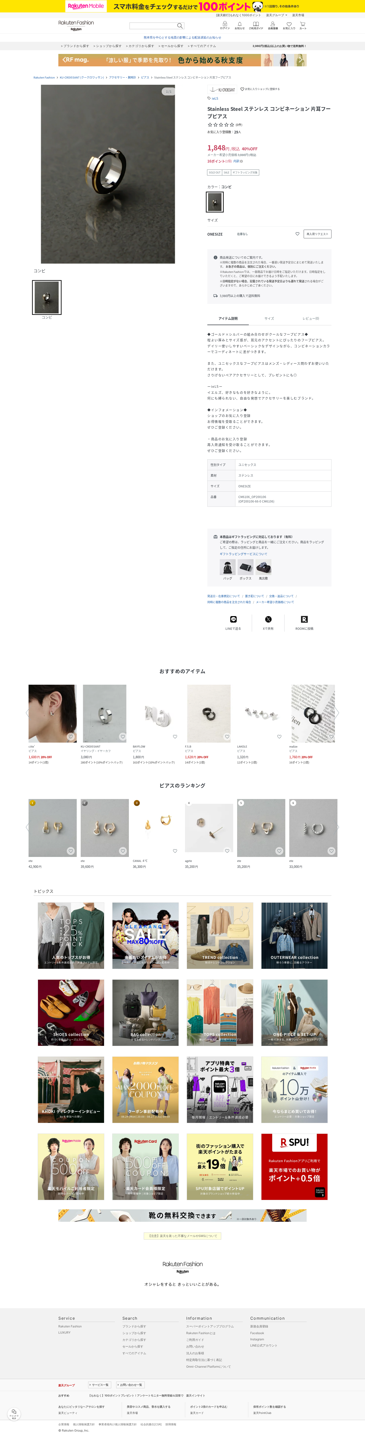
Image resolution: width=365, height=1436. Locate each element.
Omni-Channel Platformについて (208, 1366)
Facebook (257, 1333)
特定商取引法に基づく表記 (204, 1360)
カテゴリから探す (134, 1340)
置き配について (254, 596)
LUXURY (64, 1332)
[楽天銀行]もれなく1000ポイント (238, 15)
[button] (108, 175)
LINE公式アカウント (264, 1345)
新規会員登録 (259, 1326)
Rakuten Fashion (44, 77)
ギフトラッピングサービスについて (243, 554)
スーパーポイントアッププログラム (210, 1326)
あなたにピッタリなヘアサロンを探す (81, 1406)
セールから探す (132, 1346)
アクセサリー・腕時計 (122, 77)
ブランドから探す (134, 1326)
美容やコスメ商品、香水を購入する (149, 1406)
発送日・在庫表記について (223, 596)
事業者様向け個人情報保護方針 (118, 1424)
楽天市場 (298, 15)
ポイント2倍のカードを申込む (208, 1406)
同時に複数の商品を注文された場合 (229, 602)
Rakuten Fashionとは (201, 1333)
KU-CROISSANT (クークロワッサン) (82, 77)
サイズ (269, 318)
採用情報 (170, 1424)
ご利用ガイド (195, 1340)
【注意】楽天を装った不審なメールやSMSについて (182, 1236)
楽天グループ (275, 15)
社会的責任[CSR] (151, 1424)
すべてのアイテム (134, 1353)
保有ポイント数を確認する (269, 1406)
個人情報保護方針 (84, 1424)
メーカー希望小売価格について (275, 602)
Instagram (257, 1339)
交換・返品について (281, 596)
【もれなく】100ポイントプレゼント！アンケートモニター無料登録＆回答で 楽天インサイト (146, 1395)
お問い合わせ (195, 1346)
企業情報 (63, 1424)
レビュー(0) (310, 318)
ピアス (145, 77)
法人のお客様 (195, 1353)
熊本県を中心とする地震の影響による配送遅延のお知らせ (182, 37)
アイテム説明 (228, 318)
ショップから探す (134, 1333)
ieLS (215, 98)
